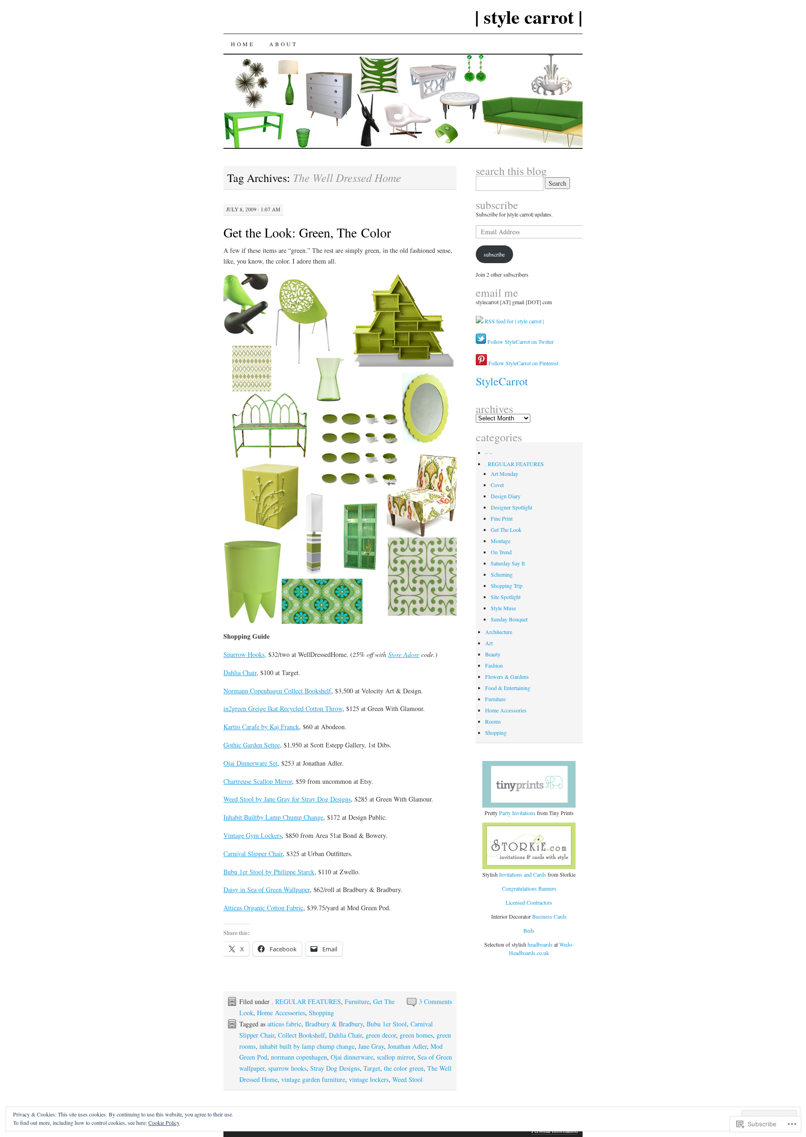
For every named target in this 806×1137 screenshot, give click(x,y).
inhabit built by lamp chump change (306, 1046)
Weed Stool (407, 1079)
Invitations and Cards (522, 874)
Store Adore (403, 654)
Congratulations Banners (529, 888)
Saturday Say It (508, 563)
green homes (416, 1035)
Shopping (321, 1012)
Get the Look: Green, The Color (307, 232)
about (283, 44)
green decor (381, 1035)
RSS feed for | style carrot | (514, 321)
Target (371, 1068)
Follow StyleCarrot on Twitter (520, 341)
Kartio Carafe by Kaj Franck (261, 726)
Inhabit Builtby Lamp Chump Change (273, 817)
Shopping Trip (506, 585)
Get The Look (506, 529)
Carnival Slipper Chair (253, 853)
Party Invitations (517, 812)
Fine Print (502, 518)
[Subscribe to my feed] (479, 321)
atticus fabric (284, 1023)
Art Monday (504, 473)
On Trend (501, 552)
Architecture (498, 631)
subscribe (497, 204)
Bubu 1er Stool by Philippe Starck (268, 871)
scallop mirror (395, 1057)
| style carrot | (529, 16)
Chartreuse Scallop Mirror (257, 781)
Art (489, 643)
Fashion (494, 665)
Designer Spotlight (511, 507)
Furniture (357, 1001)
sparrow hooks (287, 1068)
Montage (500, 540)
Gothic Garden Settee (251, 744)
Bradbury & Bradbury (334, 1023)
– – (488, 452)
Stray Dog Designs (335, 1068)
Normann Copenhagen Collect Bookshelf (277, 690)
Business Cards (549, 916)
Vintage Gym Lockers (252, 835)
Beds (529, 930)
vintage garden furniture (313, 1079)
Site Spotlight (506, 596)
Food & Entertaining (507, 687)
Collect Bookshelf (301, 1035)
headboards (541, 944)
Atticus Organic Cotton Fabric (263, 907)
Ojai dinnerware (352, 1057)
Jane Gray (371, 1046)
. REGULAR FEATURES (306, 1001)
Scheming (502, 574)
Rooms (493, 721)
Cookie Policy (164, 1122)
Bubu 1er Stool (387, 1023)
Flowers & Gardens (507, 676)
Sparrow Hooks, (244, 654)
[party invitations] (529, 784)
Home (242, 44)
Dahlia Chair (240, 672)
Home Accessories (281, 1012)
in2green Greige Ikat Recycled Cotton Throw (282, 708)
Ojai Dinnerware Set (250, 763)
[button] (340, 449)
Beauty (492, 654)
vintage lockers (369, 1079)
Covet (497, 484)
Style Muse (503, 608)
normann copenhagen (299, 1057)
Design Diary (506, 496)
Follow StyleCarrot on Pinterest (522, 363)
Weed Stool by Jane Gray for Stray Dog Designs (287, 799)
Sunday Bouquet (509, 619)
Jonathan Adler (407, 1046)
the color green (404, 1068)
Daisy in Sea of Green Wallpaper (266, 889)
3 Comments (435, 1001)
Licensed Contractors (529, 902)
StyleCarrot (502, 381)
